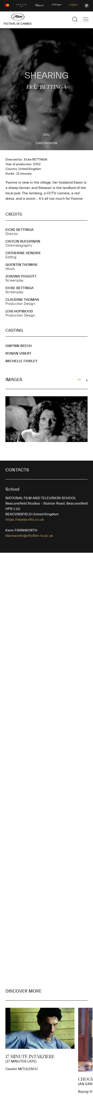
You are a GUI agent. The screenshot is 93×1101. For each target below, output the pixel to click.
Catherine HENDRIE (23, 253)
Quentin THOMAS (21, 265)
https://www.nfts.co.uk (24, 520)
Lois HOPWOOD (19, 311)
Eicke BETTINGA (19, 230)
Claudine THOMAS (22, 300)
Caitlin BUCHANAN (22, 241)
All (79, 379)
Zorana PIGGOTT (20, 276)
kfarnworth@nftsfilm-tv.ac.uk (29, 536)
